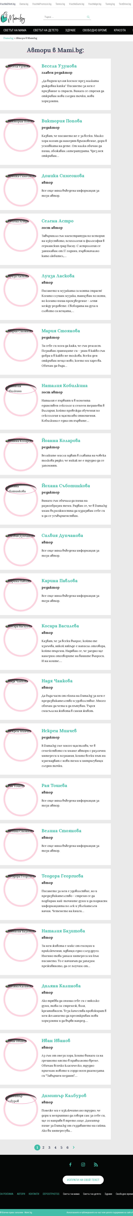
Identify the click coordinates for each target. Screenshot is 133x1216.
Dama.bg (24, 4)
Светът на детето (45, 30)
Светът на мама (14, 30)
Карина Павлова (60, 580)
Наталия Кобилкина (65, 385)
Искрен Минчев (59, 730)
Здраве (70, 30)
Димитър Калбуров (64, 1095)
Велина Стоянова (61, 830)
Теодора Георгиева (62, 876)
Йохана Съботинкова (66, 485)
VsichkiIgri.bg (94, 4)
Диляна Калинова (61, 986)
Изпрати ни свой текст (83, 1180)
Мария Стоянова (61, 331)
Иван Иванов (56, 1040)
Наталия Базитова (63, 931)
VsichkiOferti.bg (7, 4)
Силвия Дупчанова (62, 535)
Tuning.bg (110, 4)
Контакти (34, 1194)
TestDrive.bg (125, 4)
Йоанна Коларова (61, 440)
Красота (120, 30)
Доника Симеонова (63, 175)
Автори (21, 1194)
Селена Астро (58, 221)
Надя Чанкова (57, 681)
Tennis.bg (60, 4)
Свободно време (95, 30)
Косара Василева (60, 626)
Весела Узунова (59, 66)
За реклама (6, 1194)
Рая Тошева (54, 785)
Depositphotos (51, 1194)
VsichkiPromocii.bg (41, 4)
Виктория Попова (62, 121)
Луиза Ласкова (58, 276)
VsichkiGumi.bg (76, 4)
